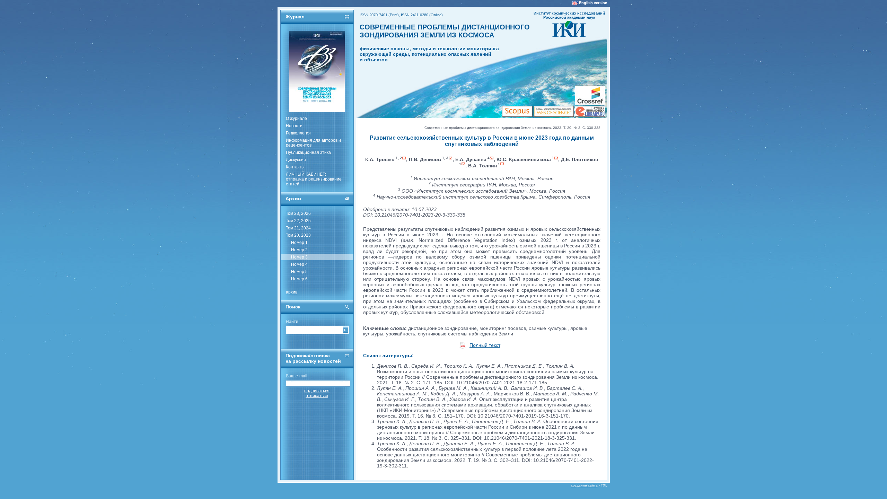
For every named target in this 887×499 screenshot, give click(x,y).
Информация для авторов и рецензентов (313, 143)
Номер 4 (299, 264)
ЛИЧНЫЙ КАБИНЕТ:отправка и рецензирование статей (314, 179)
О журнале (296, 118)
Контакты (295, 167)
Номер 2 (299, 249)
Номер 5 (299, 271)
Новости (294, 125)
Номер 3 (299, 257)
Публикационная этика (308, 152)
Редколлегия (298, 133)
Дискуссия (296, 159)
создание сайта (584, 485)
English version (593, 3)
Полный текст (484, 345)
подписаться (317, 390)
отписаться (317, 395)
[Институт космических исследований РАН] (569, 35)
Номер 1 (299, 242)
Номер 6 (299, 279)
